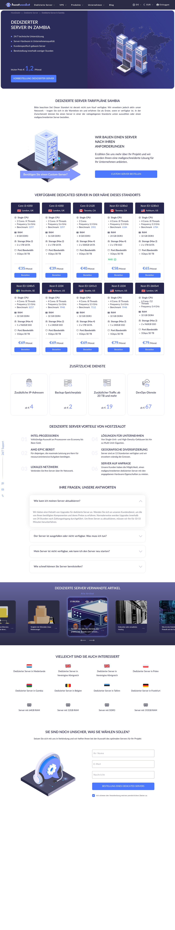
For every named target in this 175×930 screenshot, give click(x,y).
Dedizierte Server (43, 5)
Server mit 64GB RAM (29, 710)
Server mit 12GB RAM (68, 710)
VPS (62, 5)
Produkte (76, 5)
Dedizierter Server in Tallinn (107, 691)
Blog (111, 5)
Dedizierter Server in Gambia (29, 691)
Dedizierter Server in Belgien (68, 691)
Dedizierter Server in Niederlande (29, 671)
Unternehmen (95, 5)
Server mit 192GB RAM (146, 710)
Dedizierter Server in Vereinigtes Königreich (68, 673)
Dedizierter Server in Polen (146, 671)
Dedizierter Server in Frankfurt (145, 691)
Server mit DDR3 (107, 710)
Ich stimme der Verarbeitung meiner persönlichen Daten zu (121, 795)
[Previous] (83, 640)
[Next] (91, 640)
